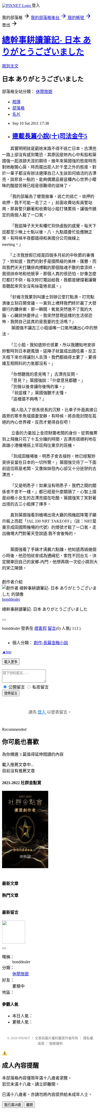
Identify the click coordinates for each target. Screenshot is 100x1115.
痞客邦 (40, 628)
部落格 (18, 108)
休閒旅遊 (44, 91)
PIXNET (24, 1038)
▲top (6, 652)
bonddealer (11, 599)
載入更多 (10, 662)
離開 (29, 1105)
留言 (52, 628)
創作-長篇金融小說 (51, 643)
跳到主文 (10, 66)
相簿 (16, 102)
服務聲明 (56, 1043)
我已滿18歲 (12, 1105)
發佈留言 (10, 693)
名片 (16, 114)
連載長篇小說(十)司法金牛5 (49, 136)
